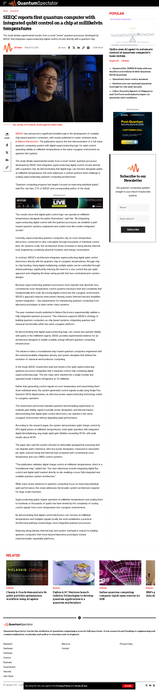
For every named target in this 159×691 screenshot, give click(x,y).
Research (14, 11)
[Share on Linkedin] (78, 47)
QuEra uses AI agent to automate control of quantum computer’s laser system (131, 53)
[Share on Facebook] (69, 47)
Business (56, 588)
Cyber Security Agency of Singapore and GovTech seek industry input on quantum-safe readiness (131, 94)
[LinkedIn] (150, 685)
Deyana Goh (114, 61)
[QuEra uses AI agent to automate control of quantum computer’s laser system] (132, 32)
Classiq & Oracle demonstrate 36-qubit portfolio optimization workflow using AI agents (26, 596)
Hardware (125, 61)
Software (10, 588)
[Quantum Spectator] (33, 3)
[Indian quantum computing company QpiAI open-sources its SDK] (120, 572)
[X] (146, 685)
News (5, 11)
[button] (128, 686)
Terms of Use (81, 686)
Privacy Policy (63, 686)
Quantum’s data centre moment (130, 79)
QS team (18, 47)
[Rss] (154, 685)
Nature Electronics (28, 141)
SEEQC (19, 133)
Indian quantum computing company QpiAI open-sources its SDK (119, 596)
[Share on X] (74, 47)
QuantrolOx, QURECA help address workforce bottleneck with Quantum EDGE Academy (130, 71)
